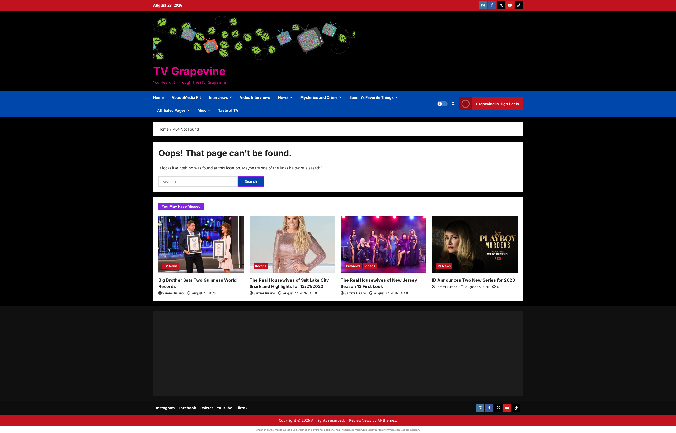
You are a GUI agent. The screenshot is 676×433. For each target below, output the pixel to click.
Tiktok (242, 407)
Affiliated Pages (171, 110)
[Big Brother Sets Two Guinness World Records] (201, 244)
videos (370, 266)
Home (158, 97)
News (283, 97)
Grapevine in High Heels (497, 103)
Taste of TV (228, 110)
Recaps (260, 266)
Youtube (224, 407)
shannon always (265, 429)
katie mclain (355, 429)
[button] (453, 104)
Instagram (165, 407)
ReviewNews (360, 420)
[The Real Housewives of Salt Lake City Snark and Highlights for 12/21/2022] (292, 244)
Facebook (187, 407)
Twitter (206, 407)
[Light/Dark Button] (442, 103)
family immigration (389, 429)
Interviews (218, 97)
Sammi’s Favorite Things (371, 97)
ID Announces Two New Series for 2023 (473, 280)
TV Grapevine (189, 71)
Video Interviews (255, 97)
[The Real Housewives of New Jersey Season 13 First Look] (383, 244)
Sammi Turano (173, 293)
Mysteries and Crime (318, 97)
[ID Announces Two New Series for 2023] (475, 244)
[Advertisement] (316, 354)
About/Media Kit (186, 97)
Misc (202, 110)
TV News (170, 266)
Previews (353, 266)
